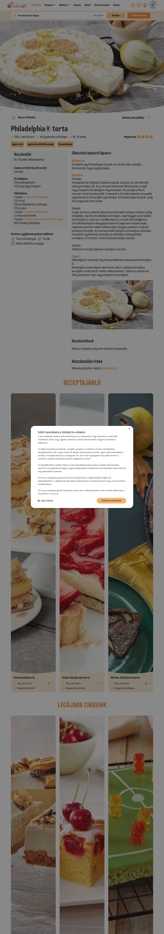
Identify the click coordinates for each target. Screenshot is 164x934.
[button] (45, 500)
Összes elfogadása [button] (111, 500)
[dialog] (82, 467)
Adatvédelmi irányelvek (48, 493)
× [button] (129, 429)
